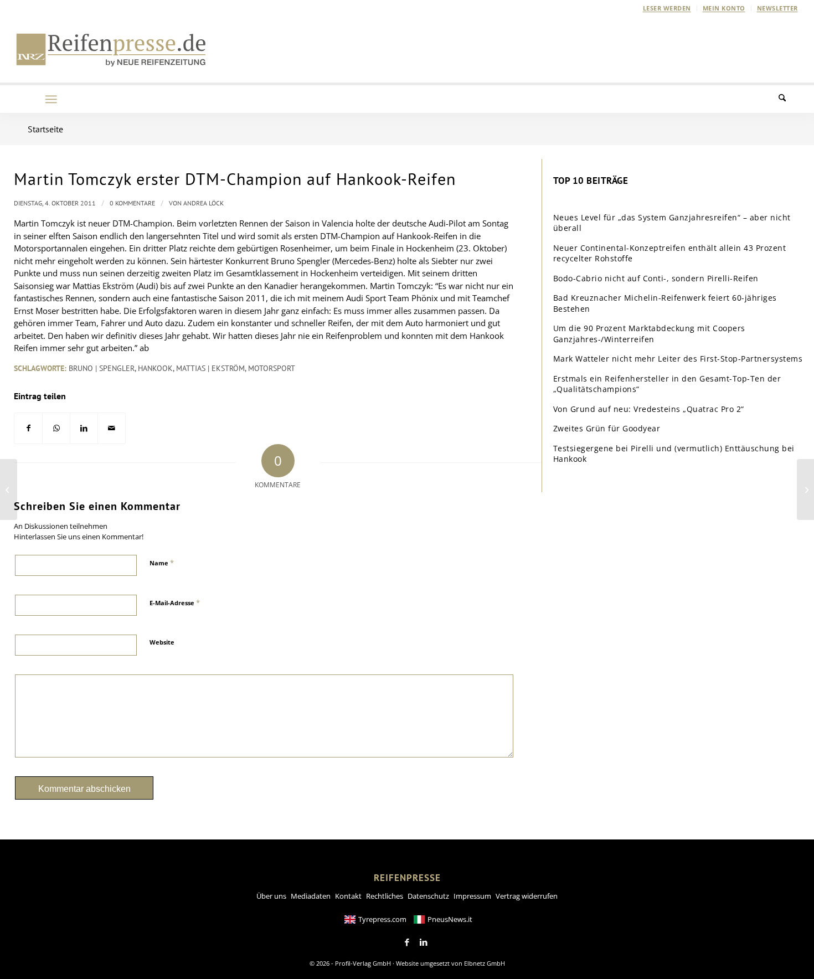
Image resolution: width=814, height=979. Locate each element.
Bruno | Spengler (102, 368)
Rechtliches (384, 896)
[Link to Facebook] (407, 942)
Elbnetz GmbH (484, 963)
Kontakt (348, 896)
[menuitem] (667, 8)
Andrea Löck (203, 203)
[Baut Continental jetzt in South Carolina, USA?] (8, 489)
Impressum (472, 896)
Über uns (271, 896)
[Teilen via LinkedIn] (83, 428)
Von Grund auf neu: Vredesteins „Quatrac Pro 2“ (648, 409)
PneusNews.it (449, 919)
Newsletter (777, 8)
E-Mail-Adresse (175, 602)
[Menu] (51, 99)
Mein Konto (724, 8)
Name (162, 563)
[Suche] (789, 99)
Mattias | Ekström (210, 368)
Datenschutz (428, 896)
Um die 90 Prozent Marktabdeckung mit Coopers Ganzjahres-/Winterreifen (649, 333)
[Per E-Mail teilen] (111, 428)
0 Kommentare (132, 203)
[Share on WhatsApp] (56, 428)
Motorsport (271, 368)
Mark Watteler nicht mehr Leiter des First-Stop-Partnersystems (678, 358)
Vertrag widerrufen (527, 896)
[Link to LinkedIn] (423, 942)
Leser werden (667, 8)
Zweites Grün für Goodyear (607, 428)
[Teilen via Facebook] (28, 428)
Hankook (155, 368)
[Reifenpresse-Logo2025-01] (111, 49)
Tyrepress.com (382, 919)
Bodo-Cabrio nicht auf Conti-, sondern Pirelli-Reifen (656, 278)
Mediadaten (311, 896)
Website (162, 642)
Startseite (45, 129)
